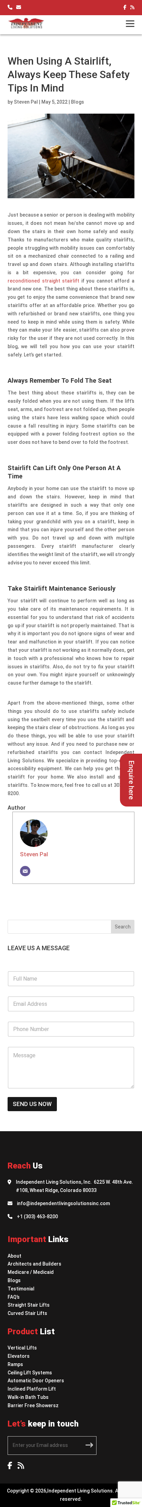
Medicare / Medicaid (31, 1272)
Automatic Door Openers (36, 1380)
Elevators (19, 1356)
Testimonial (21, 1288)
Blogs (77, 102)
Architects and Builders (34, 1264)
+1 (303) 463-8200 (37, 1216)
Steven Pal (26, 102)
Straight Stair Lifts (29, 1305)
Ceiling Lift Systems (30, 1372)
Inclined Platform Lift (32, 1389)
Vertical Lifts (22, 1348)
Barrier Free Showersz (33, 1405)
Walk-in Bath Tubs (28, 1397)
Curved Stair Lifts (27, 1313)
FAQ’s (14, 1297)
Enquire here (131, 780)
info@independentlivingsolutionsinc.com (63, 1203)
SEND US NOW (32, 1103)
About (14, 1256)
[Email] (25, 871)
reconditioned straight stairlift (43, 281)
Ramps (15, 1364)
